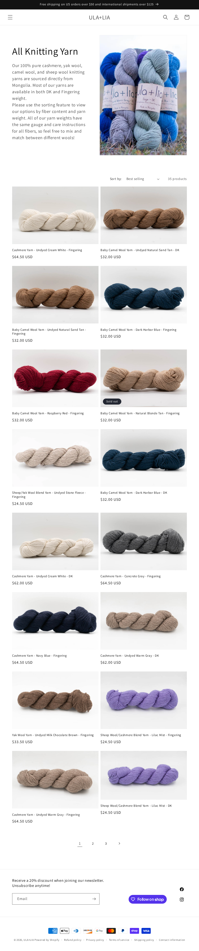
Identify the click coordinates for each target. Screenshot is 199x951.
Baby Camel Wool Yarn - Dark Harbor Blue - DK (133, 493)
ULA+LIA (29, 940)
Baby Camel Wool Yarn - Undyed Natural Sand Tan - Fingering (49, 332)
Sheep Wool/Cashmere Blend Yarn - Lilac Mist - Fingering (140, 735)
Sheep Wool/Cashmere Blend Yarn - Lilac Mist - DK (136, 806)
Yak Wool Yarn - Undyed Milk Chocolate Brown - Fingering (53, 735)
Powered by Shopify (46, 940)
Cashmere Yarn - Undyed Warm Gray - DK (129, 656)
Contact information (172, 940)
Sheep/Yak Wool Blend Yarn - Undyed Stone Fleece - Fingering (49, 495)
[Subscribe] (94, 899)
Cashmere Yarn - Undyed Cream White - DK (42, 576)
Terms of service (119, 940)
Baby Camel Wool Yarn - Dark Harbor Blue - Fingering (138, 330)
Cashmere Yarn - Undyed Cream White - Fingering (47, 250)
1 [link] (80, 843)
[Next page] (119, 843)
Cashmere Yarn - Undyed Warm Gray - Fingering (46, 815)
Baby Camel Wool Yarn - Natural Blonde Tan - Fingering (140, 413)
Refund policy (72, 940)
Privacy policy (95, 940)
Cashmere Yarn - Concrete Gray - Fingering (130, 576)
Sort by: (116, 179)
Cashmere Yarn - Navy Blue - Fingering (39, 656)
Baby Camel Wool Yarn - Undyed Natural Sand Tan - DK (139, 250)
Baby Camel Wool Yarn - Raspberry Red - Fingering (48, 413)
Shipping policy (144, 940)
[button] (10, 17)
